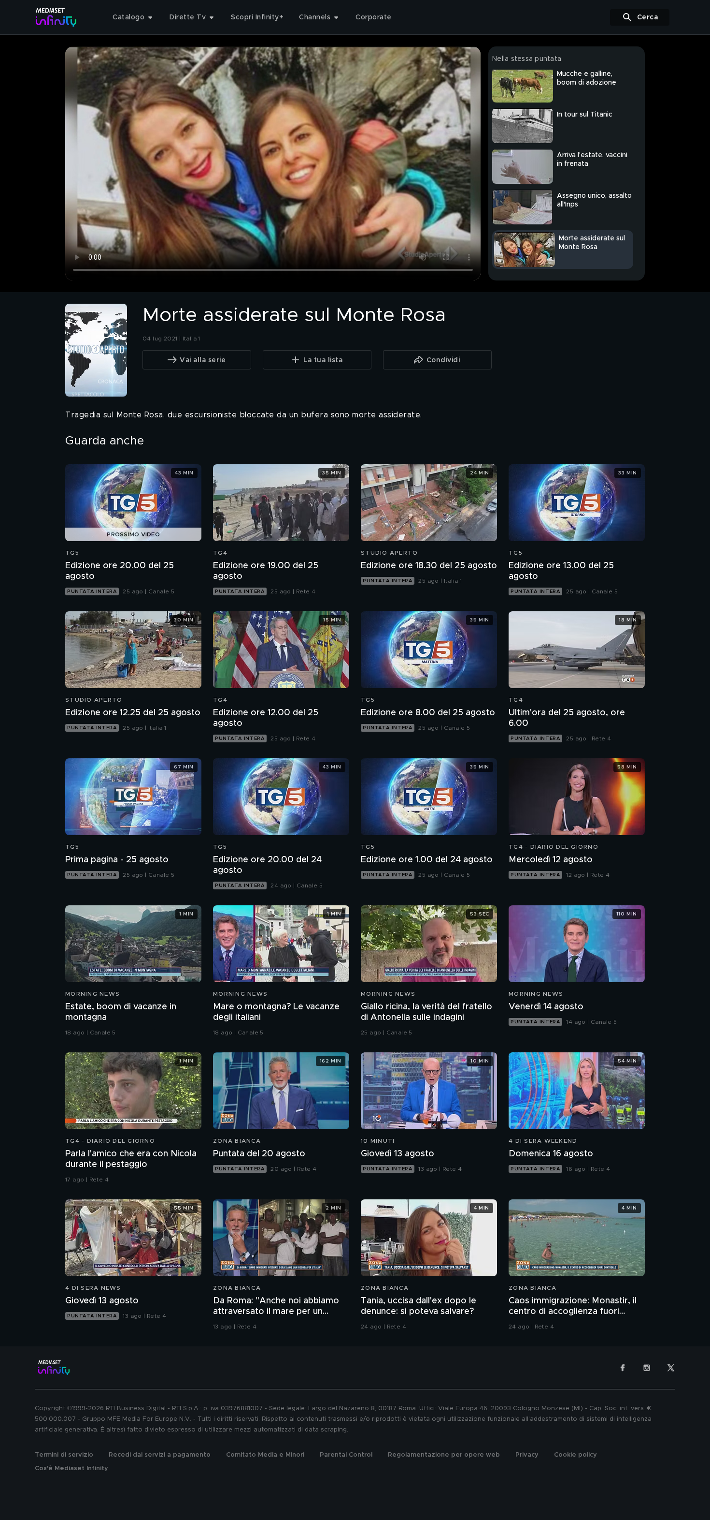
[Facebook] (622, 1367)
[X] (671, 1367)
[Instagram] (646, 1367)
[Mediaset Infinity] (56, 17)
